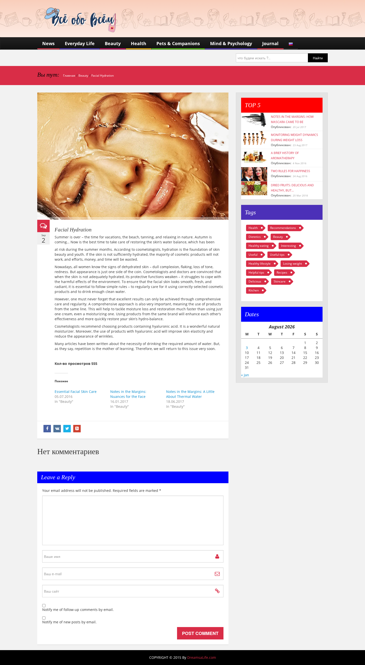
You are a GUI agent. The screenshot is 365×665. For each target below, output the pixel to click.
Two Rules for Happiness (290, 171)
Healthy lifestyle (260, 263)
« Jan (245, 375)
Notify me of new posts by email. (69, 622)
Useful (253, 255)
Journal (270, 43)
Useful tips (277, 255)
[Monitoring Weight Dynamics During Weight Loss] (254, 137)
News (48, 43)
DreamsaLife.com (201, 657)
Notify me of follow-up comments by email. (78, 609)
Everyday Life (80, 43)
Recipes (282, 272)
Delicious (255, 281)
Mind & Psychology (231, 43)
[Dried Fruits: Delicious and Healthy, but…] (254, 188)
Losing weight (292, 263)
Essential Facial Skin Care (76, 391)
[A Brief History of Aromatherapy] (254, 155)
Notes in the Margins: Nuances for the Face (128, 394)
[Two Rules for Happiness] (254, 173)
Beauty (113, 43)
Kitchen (254, 290)
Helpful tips (256, 272)
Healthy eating (259, 246)
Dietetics (255, 237)
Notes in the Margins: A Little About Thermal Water (190, 394)
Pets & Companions (178, 43)
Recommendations (283, 228)
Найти (318, 57)
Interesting (288, 246)
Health (138, 43)
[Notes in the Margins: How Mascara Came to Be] (254, 119)
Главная (69, 75)
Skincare (280, 281)
